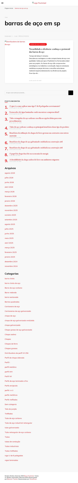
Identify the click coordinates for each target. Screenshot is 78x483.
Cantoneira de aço (12, 306)
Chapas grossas (11, 348)
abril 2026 (9, 187)
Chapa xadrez (10, 334)
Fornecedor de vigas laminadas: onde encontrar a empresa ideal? (34, 112)
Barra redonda (11, 292)
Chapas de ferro (11, 344)
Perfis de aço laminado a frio (16, 381)
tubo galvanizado (12, 428)
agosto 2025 (10, 224)
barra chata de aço (12, 283)
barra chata (9, 278)
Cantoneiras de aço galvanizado (18, 311)
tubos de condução (12, 441)
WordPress (33, 479)
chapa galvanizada (12, 325)
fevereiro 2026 (11, 196)
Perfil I (7, 362)
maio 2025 (9, 238)
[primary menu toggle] (2, 3)
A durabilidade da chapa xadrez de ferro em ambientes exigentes (34, 159)
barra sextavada (11, 297)
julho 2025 (9, 229)
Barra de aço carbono (38, 44)
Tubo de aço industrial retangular (18, 423)
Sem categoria (11, 404)
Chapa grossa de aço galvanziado (18, 330)
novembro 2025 (11, 210)
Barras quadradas (12, 302)
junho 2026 (9, 182)
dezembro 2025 (11, 206)
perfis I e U (9, 390)
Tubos (7, 437)
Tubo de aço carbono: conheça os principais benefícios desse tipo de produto (39, 127)
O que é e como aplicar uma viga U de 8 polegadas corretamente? (35, 106)
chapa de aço (10, 316)
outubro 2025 (10, 215)
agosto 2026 (10, 173)
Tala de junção (11, 409)
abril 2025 (9, 243)
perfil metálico (10, 367)
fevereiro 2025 (11, 252)
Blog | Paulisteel (29, 476)
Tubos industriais (12, 446)
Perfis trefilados (11, 400)
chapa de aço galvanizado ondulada (19, 320)
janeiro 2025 (10, 257)
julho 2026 (9, 178)
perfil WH (9, 372)
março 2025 (9, 247)
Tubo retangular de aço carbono (18, 432)
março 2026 (9, 192)
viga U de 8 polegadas (14, 455)
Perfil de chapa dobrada (14, 358)
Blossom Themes (12, 479)
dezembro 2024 (11, 261)
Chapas (8, 339)
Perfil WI (8, 376)
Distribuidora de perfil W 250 (16, 353)
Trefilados (9, 414)
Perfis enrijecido (11, 386)
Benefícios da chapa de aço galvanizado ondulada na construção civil (36, 141)
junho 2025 (9, 233)
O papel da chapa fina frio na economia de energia (29, 153)
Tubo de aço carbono (13, 418)
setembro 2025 (11, 219)
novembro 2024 (11, 266)
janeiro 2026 (10, 201)
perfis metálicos (11, 395)
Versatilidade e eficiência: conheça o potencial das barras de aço (49, 50)
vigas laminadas (11, 460)
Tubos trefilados (11, 451)
